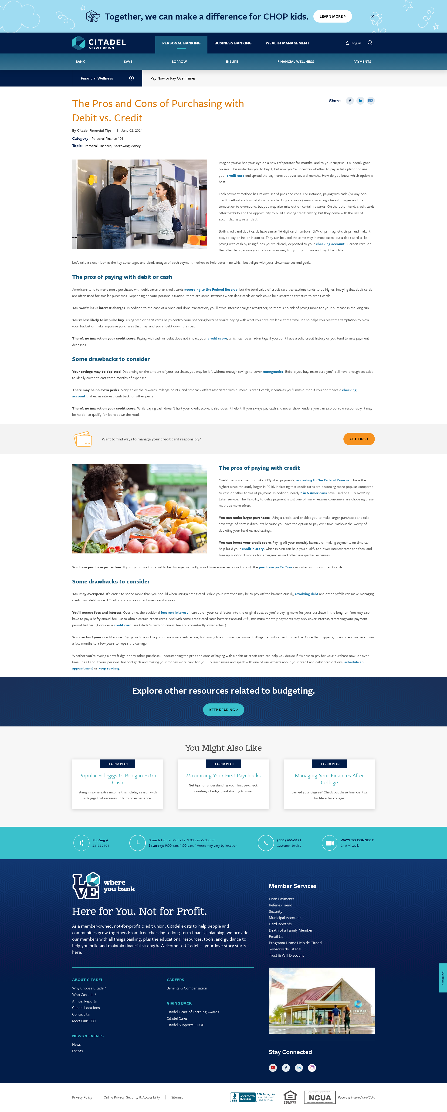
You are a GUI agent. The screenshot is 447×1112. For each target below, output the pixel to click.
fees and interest (174, 612)
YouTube (274, 1069)
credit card (235, 175)
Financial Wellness (97, 78)
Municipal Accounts (285, 917)
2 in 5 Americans (313, 492)
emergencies (273, 371)
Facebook (350, 101)
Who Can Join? (84, 994)
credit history (253, 548)
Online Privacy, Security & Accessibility (132, 1097)
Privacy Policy (82, 1097)
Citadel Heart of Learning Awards (193, 1012)
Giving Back (179, 1003)
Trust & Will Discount (286, 955)
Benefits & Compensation (187, 988)
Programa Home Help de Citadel (295, 943)
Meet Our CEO (84, 1021)
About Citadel (87, 979)
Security (275, 911)
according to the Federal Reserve (210, 289)
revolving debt (306, 593)
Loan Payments (281, 899)
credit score (217, 338)
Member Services (293, 885)
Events (77, 1051)
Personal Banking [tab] (181, 43)
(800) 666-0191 (289, 840)
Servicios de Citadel (285, 949)
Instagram (313, 1069)
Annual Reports (84, 1001)
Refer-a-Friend (280, 905)
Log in (356, 42)
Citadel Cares (177, 1018)
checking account (330, 243)
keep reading (108, 668)
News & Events (88, 1036)
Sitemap (177, 1097)
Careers (175, 979)
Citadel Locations (86, 1007)
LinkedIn (360, 101)
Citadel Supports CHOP (185, 1025)
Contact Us (81, 1014)
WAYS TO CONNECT (357, 840)
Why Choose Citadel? (89, 988)
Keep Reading (222, 709)
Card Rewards (280, 924)
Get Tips (358, 439)
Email (371, 101)
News (76, 1044)
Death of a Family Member (290, 930)
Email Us (276, 936)
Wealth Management (287, 43)
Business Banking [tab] (232, 43)
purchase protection (275, 566)
